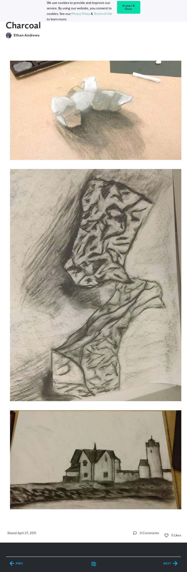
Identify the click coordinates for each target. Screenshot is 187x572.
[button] (135, 533)
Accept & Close (128, 7)
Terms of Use (103, 14)
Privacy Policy (80, 14)
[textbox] (94, 283)
